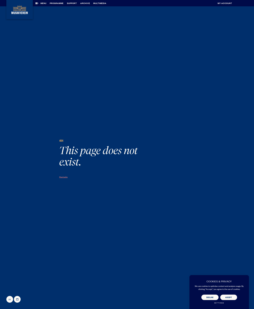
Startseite (63, 176)
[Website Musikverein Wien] (19, 9)
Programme (57, 3)
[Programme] (17, 299)
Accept (228, 297)
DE (9, 299)
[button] (41, 3)
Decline (210, 297)
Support (72, 3)
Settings (219, 303)
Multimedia (99, 3)
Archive (85, 3)
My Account (225, 3)
